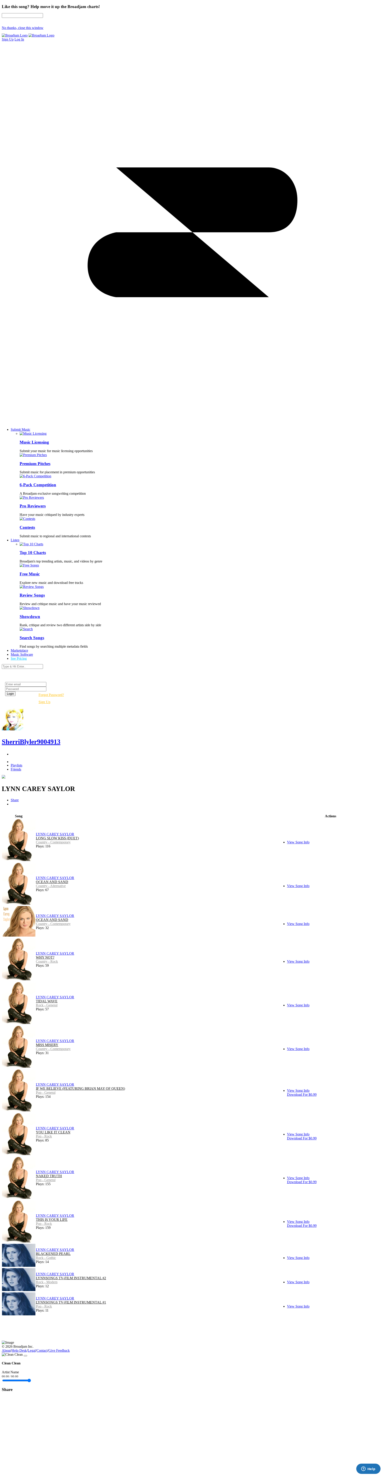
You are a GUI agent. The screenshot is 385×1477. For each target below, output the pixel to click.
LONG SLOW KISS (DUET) (57, 838)
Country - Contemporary (53, 842)
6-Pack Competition (38, 484)
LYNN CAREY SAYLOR (55, 834)
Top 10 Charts (33, 552)
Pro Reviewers (33, 506)
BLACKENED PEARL (53, 1254)
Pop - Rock (44, 1136)
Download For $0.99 (302, 1094)
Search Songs (32, 637)
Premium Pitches (35, 463)
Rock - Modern (46, 1282)
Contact (42, 1350)
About (6, 1350)
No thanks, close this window (22, 28)
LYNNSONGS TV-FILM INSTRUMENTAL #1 (71, 1302)
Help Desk (19, 1350)
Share (15, 800)
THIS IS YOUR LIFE (52, 1220)
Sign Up (44, 702)
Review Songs (32, 595)
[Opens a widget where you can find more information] (368, 1469)
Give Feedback (59, 1350)
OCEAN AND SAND (52, 882)
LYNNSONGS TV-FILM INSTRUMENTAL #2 (71, 1278)
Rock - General (46, 1005)
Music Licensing (34, 442)
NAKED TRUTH (49, 1176)
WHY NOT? (45, 957)
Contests (27, 527)
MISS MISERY (47, 1045)
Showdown (30, 616)
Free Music (30, 574)
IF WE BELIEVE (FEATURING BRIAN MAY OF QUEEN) (80, 1088)
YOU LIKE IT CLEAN (53, 1132)
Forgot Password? (51, 695)
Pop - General (45, 1092)
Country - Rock (47, 961)
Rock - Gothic (46, 1258)
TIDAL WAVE (46, 1001)
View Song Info (298, 842)
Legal (32, 1350)
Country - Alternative (51, 886)
